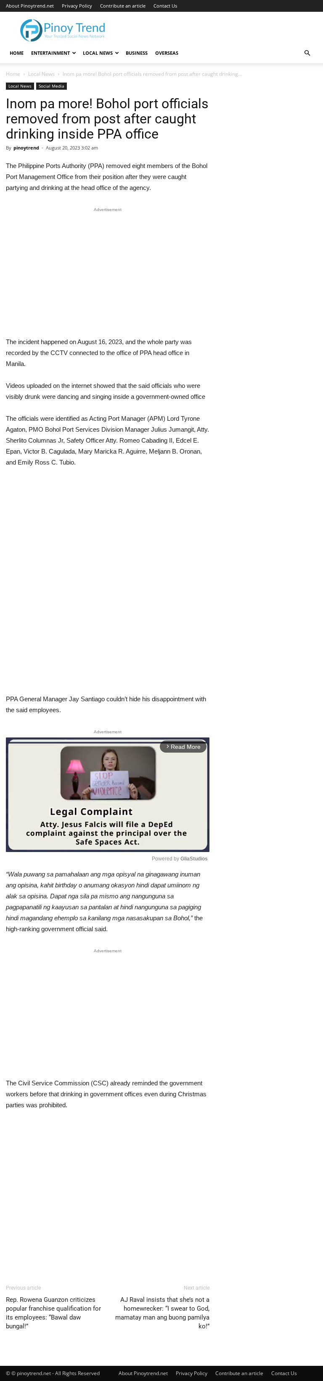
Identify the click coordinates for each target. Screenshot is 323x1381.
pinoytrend (26, 147)
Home (17, 53)
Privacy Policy (77, 6)
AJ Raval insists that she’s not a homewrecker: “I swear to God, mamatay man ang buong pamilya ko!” (162, 1313)
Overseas (166, 53)
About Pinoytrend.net (30, 6)
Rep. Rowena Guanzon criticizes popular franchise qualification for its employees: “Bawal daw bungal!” (53, 1313)
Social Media (51, 86)
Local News (98, 53)
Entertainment (50, 53)
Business (137, 53)
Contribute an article (123, 6)
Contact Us (165, 6)
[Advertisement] (107, 274)
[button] (307, 53)
